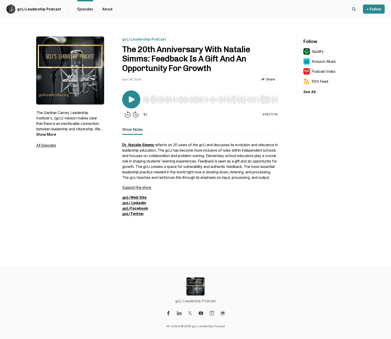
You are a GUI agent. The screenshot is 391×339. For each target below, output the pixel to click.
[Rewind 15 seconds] (127, 114)
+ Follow (374, 9)
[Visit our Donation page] (222, 313)
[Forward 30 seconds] (136, 114)
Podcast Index (324, 71)
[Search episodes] (354, 9)
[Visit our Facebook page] (168, 313)
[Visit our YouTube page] (201, 313)
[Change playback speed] (145, 114)
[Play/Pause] (131, 99)
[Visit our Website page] (212, 313)
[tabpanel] (200, 191)
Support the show (136, 187)
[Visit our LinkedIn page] (179, 313)
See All (309, 92)
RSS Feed (320, 81)
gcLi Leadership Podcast (39, 9)
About (107, 9)
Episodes (85, 9)
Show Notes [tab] (132, 129)
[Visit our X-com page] (190, 313)
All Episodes (46, 145)
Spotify (318, 51)
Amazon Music (324, 61)
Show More (46, 134)
